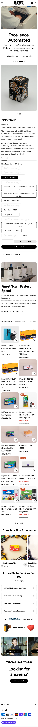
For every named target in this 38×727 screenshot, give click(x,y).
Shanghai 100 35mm (11, 200)
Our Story (14, 651)
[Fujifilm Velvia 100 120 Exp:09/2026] (10, 400)
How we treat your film (13, 311)
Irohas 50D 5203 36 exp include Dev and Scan (19, 188)
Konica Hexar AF (11, 236)
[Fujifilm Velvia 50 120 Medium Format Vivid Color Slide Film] (10, 464)
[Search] (32, 3)
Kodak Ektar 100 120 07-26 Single (16, 219)
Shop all (19, 523)
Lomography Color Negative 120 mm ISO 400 (9, 509)
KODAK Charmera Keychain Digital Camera (19, 225)
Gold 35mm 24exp (11, 168)
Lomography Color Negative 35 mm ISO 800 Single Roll (26, 415)
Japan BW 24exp (10, 177)
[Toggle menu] (2, 3)
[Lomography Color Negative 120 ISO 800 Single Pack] (28, 494)
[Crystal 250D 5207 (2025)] (28, 434)
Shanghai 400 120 (10, 215)
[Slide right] (22, 114)
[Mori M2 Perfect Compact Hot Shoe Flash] (10, 334)
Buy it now (19, 247)
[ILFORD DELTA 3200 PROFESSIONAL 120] (28, 464)
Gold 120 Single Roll (11, 182)
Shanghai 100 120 (10, 210)
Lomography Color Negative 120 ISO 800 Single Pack (27, 509)
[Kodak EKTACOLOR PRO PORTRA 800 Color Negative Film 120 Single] (28, 334)
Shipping (14, 127)
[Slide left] (15, 114)
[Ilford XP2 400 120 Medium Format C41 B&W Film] (28, 367)
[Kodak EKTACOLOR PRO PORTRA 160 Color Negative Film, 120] (10, 367)
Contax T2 (25, 236)
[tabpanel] (19, 422)
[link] (15, 619)
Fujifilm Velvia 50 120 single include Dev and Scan (19, 194)
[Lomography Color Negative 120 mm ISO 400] (10, 494)
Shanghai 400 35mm (12, 205)
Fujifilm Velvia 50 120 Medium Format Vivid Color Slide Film (9, 478)
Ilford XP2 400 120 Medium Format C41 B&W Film (26, 382)
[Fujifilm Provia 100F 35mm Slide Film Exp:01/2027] (10, 434)
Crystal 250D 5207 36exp (13, 173)
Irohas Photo (12, 718)
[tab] (6, 321)
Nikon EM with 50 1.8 (11, 231)
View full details (11, 254)
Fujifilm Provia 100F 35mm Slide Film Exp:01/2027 (8, 448)
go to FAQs (19, 681)
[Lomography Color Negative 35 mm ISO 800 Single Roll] (28, 400)
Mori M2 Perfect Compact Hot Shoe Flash (8, 348)
